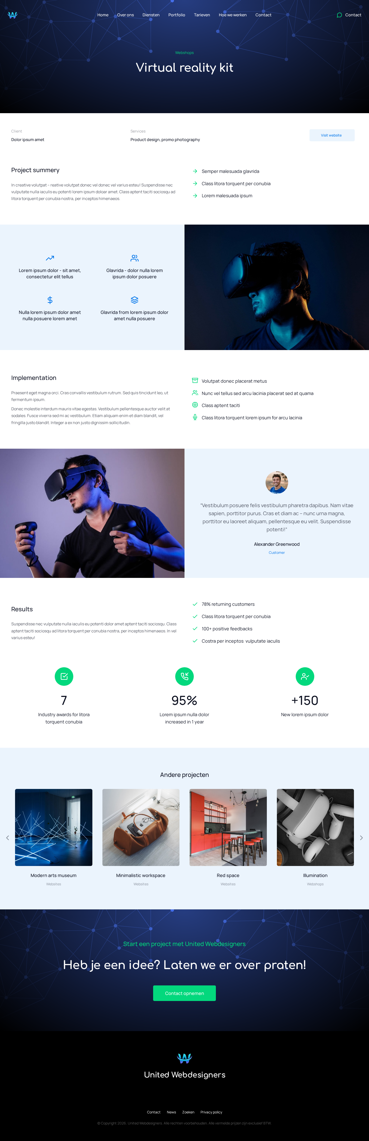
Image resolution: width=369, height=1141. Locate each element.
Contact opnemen (184, 993)
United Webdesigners (184, 1075)
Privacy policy (211, 1112)
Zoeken (188, 1112)
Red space (228, 875)
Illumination (315, 875)
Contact (154, 1112)
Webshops (184, 52)
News (171, 1112)
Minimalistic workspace (140, 875)
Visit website (331, 135)
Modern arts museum (54, 875)
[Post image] (53, 827)
